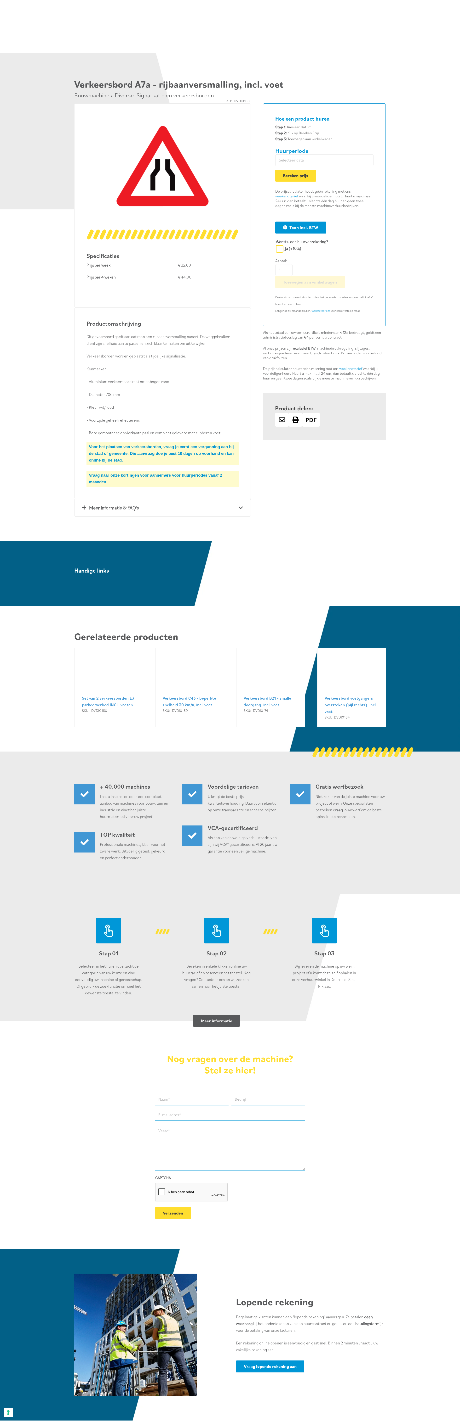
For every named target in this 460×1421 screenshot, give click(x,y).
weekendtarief (286, 196)
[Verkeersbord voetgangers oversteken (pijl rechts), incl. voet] (351, 687)
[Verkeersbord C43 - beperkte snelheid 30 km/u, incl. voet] (189, 687)
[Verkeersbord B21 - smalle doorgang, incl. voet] (270, 687)
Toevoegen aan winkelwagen (310, 282)
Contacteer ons (321, 310)
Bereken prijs (295, 175)
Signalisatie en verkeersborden (175, 95)
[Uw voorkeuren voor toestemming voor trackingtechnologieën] (8, 1412)
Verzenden (173, 1213)
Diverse (124, 95)
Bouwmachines (93, 95)
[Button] (282, 420)
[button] (230, 124)
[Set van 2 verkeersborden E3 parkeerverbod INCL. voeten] (109, 687)
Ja (293, 248)
